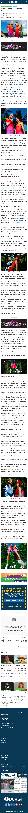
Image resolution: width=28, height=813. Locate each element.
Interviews (14, 6)
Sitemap (21, 811)
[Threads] (15, 727)
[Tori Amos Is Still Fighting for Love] (20, 686)
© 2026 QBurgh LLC (9, 811)
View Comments (21, 646)
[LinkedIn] (8, 727)
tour (7, 89)
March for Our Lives (6, 88)
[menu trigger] (2, 2)
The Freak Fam (19, 220)
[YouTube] (10, 727)
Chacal (10, 190)
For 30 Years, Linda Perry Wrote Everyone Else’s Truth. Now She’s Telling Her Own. (20, 667)
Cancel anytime (18, 606)
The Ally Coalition (18, 84)
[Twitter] (19, 613)
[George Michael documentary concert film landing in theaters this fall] (7, 686)
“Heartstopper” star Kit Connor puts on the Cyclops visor (7, 667)
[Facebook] (15, 613)
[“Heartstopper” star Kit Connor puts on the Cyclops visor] (7, 659)
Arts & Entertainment (6, 6)
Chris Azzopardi (7, 17)
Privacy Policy (16, 811)
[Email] (25, 613)
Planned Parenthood (6, 86)
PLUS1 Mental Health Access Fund (13, 93)
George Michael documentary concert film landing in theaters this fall (7, 694)
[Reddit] (22, 613)
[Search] (26, 2)
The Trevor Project (17, 86)
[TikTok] (13, 727)
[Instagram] (25, 633)
